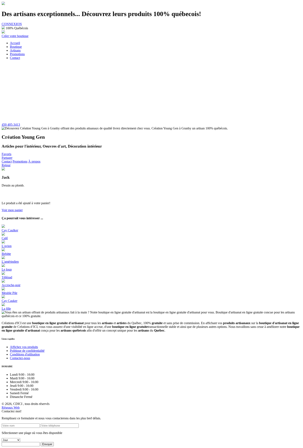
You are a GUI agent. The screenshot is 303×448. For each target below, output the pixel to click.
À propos (34, 161)
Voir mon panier (12, 210)
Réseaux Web (11, 407)
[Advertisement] (151, 92)
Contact (7, 161)
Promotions (20, 161)
